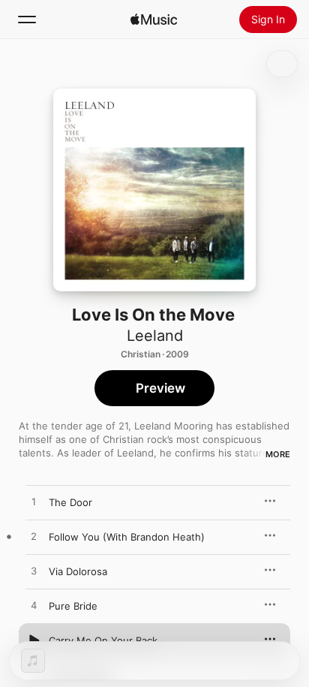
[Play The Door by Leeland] (34, 502)
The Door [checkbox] (70, 502)
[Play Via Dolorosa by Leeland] (34, 571)
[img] (153, 19)
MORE (278, 454)
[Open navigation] (27, 19)
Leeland (155, 336)
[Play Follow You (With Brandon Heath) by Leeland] (34, 537)
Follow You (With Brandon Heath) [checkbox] (127, 537)
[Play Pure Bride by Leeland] (34, 606)
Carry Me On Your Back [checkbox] (103, 640)
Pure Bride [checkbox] (73, 606)
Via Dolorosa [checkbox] (78, 571)
